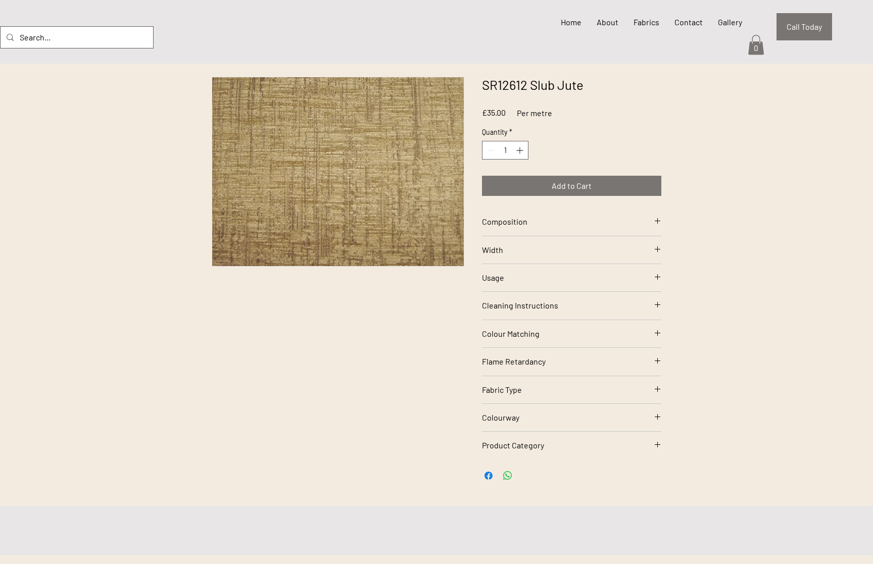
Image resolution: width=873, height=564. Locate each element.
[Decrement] (489, 150)
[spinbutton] (505, 150)
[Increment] (520, 150)
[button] (756, 45)
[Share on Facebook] (488, 476)
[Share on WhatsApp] (508, 476)
